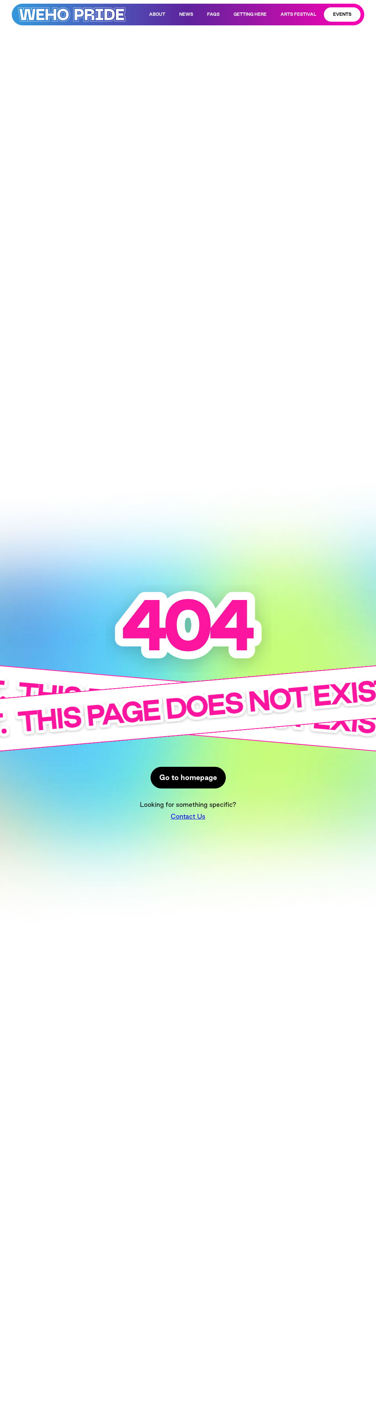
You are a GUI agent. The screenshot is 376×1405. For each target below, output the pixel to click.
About (157, 14)
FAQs (213, 14)
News (186, 14)
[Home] (72, 14)
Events (342, 14)
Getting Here (250, 14)
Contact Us (188, 816)
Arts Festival (298, 14)
